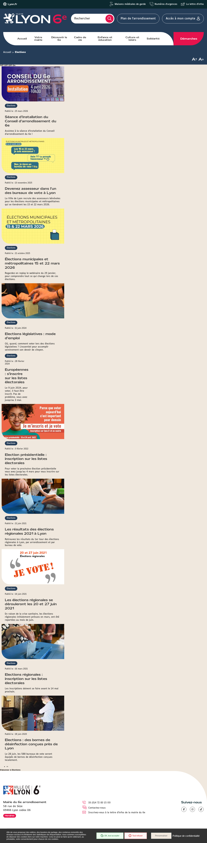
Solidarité (153, 38)
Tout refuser (137, 836)
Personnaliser (161, 836)
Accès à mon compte (180, 18)
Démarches (188, 38)
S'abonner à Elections (10, 770)
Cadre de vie (80, 39)
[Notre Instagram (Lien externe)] (192, 809)
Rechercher (82, 18)
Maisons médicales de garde (130, 4)
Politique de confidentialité (186, 835)
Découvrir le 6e (59, 39)
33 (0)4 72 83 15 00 (99, 803)
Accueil (22, 38)
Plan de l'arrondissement (138, 18)
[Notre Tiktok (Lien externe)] (201, 809)
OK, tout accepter (111, 836)
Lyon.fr (12, 4)
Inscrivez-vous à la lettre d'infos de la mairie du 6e (116, 812)
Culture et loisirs (132, 39)
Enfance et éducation (105, 39)
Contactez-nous (97, 808)
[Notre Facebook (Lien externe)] (183, 809)
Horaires (9, 815)
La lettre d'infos (195, 4)
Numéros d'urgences (166, 4)
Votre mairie (38, 39)
